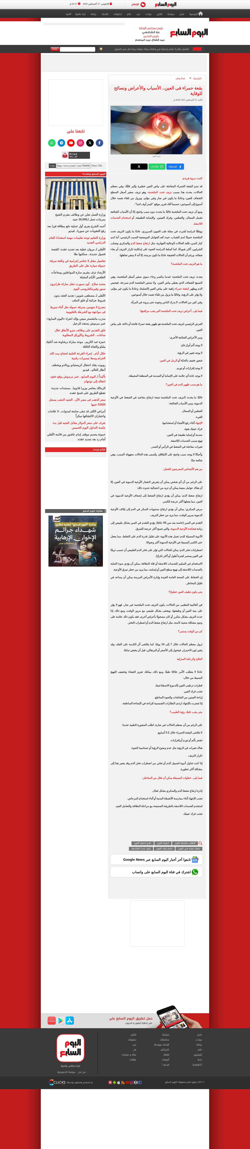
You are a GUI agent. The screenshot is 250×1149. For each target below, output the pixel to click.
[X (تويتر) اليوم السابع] (90, 143)
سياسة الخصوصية (66, 1072)
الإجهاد (198, 422)
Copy (52, 166)
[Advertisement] (125, 978)
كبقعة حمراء (182, 288)
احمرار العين (163, 843)
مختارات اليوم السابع (93, 511)
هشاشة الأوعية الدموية (183, 528)
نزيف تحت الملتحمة (160, 192)
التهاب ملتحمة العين (185, 843)
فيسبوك (172, 166)
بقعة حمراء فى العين (189, 849)
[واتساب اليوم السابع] (52, 143)
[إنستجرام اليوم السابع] (80, 143)
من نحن (82, 1072)
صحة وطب (180, 78)
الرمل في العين (168, 360)
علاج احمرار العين (142, 843)
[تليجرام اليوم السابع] (61, 143)
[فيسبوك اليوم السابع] (99, 143)
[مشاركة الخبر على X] (139, 167)
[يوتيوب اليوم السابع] (71, 143)
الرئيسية (197, 78)
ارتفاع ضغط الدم (140, 243)
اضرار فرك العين (164, 849)
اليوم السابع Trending (93, 174)
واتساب (154, 166)
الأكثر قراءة (99, 449)
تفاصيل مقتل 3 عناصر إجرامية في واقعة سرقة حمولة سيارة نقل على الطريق (152, 49)
